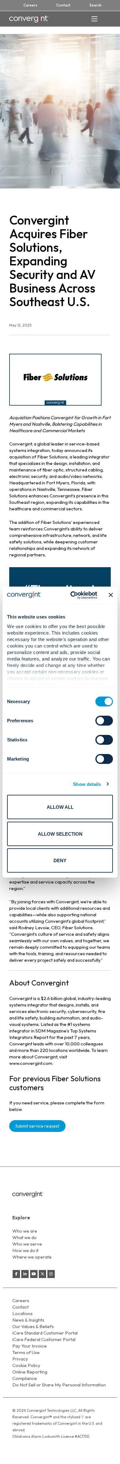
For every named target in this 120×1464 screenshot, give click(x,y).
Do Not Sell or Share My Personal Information (59, 1385)
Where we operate (32, 1257)
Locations (22, 1313)
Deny (60, 860)
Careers (30, 5)
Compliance (24, 1378)
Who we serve (27, 1244)
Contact (63, 5)
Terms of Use (26, 1352)
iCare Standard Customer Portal (45, 1333)
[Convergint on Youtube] (34, 1274)
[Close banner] (111, 595)
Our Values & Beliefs (33, 1326)
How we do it (25, 1250)
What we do (24, 1237)
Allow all (60, 807)
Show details (87, 784)
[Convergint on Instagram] (51, 1274)
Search (96, 5)
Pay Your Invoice (29, 1346)
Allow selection (60, 833)
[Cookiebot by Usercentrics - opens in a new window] (72, 595)
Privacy (20, 1359)
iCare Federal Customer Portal (43, 1339)
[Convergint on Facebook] (16, 1274)
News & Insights (28, 1320)
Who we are (24, 1231)
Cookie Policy (26, 1365)
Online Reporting (29, 1372)
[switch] (104, 721)
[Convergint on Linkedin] (25, 1274)
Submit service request (37, 1126)
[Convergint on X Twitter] (42, 1274)
